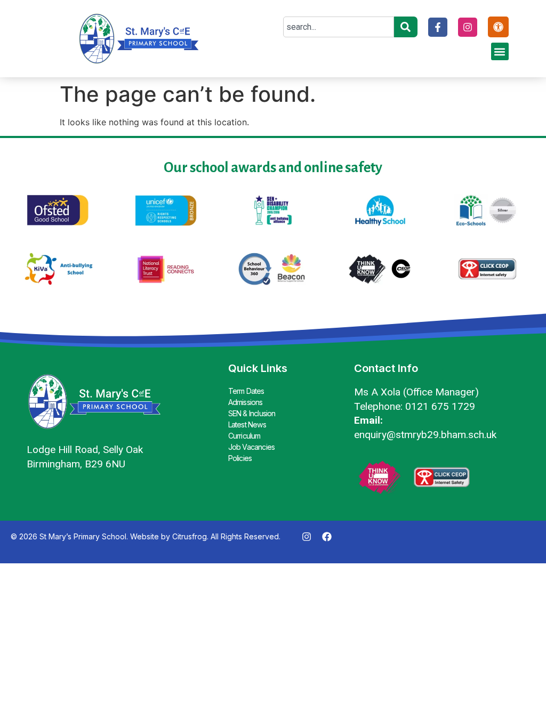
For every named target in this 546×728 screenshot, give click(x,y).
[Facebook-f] (437, 27)
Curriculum (244, 435)
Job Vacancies (251, 446)
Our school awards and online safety (273, 167)
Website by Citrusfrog (168, 536)
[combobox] (338, 27)
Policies (240, 458)
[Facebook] (327, 536)
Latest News (247, 424)
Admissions (245, 402)
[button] (500, 51)
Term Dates (246, 390)
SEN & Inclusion (252, 413)
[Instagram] (467, 27)
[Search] (405, 27)
